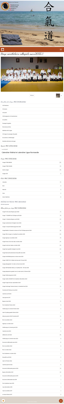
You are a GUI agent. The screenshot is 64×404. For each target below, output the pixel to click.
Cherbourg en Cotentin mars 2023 (31, 339)
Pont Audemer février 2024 (31, 305)
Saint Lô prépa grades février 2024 (31, 313)
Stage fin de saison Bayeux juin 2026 (31, 212)
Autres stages (31, 170)
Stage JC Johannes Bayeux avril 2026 (31, 219)
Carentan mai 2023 (31, 331)
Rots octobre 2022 (31, 350)
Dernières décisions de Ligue (9, 141)
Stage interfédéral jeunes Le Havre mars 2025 (31, 257)
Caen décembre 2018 (31, 387)
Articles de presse (5, 204)
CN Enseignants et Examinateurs (9, 116)
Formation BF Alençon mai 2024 (31, 290)
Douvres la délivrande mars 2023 (31, 342)
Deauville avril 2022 (31, 357)
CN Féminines (5, 106)
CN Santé (4, 113)
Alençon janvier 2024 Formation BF (31, 316)
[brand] (3, 49)
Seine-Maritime (31, 197)
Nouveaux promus (6, 127)
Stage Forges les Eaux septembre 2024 (31, 283)
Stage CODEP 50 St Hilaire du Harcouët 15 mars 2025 (31, 260)
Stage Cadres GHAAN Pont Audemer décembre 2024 (31, 279)
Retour (32, 95)
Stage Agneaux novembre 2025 (31, 238)
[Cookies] (3, 401)
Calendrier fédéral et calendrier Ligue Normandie (20, 153)
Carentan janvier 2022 (31, 365)
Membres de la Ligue (7, 131)
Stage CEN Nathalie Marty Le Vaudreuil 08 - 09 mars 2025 (31, 268)
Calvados (31, 182)
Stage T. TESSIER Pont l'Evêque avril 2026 (31, 216)
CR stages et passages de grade (9, 134)
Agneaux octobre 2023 (31, 324)
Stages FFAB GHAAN (31, 166)
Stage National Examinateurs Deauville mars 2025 (31, 253)
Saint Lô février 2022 (31, 361)
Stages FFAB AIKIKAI (31, 163)
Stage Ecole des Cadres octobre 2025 (31, 245)
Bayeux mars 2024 (31, 301)
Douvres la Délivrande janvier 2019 (31, 376)
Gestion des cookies (32, 402)
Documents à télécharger (8, 138)
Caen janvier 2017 (31, 298)
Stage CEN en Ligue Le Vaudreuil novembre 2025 (31, 234)
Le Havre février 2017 (31, 395)
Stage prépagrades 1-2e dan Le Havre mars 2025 (31, 264)
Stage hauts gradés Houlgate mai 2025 (31, 249)
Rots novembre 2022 (31, 346)
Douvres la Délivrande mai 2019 (31, 380)
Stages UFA (31, 174)
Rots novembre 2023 (31, 320)
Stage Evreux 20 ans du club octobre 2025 (31, 242)
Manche (31, 190)
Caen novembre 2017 (31, 391)
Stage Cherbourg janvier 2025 (31, 275)
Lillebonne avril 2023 (31, 335)
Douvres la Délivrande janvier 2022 (31, 368)
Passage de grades (6, 123)
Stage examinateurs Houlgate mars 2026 (31, 223)
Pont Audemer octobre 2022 (31, 354)
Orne (31, 193)
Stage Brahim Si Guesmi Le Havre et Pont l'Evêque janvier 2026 (31, 231)
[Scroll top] (61, 401)
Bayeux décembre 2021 (31, 372)
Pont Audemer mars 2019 (31, 383)
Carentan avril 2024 (31, 294)
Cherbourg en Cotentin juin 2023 (31, 327)
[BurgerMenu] (61, 49)
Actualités (4, 120)
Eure (31, 186)
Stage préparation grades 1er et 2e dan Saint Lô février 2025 (31, 272)
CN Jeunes (4, 109)
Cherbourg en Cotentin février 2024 (31, 309)
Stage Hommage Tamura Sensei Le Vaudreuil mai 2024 (31, 286)
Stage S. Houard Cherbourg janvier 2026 (31, 227)
